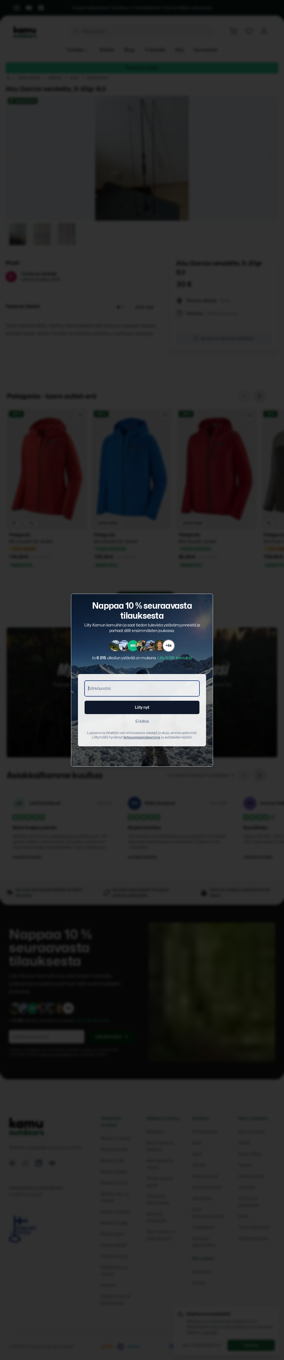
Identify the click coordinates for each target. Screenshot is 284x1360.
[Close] (206, 600)
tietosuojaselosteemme (141, 737)
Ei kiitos (142, 721)
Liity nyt (142, 707)
